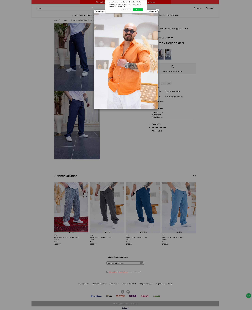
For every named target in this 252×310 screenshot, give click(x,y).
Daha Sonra (127, 10)
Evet (137, 10)
